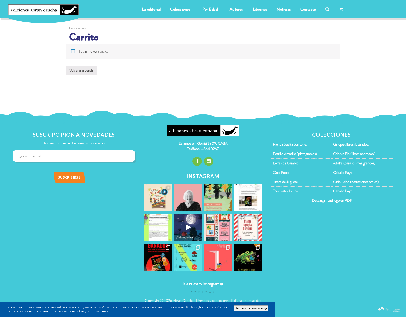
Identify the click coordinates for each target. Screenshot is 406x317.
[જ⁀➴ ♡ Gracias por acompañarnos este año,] (218, 197)
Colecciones (180, 9)
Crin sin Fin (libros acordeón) (354, 153)
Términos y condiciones (212, 300)
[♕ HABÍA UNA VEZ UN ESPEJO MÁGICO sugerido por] (158, 227)
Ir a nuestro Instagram (201, 284)
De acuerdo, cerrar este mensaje (251, 308)
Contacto (308, 9)
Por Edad (210, 9)
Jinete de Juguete (285, 182)
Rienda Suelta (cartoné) (290, 144)
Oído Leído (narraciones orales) (356, 182)
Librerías (260, 9)
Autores (236, 9)
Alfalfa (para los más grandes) (354, 163)
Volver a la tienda (81, 70)
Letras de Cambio (285, 163)
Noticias (284, 9)
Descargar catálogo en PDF (332, 200)
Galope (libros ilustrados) (351, 144)
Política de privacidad (246, 300)
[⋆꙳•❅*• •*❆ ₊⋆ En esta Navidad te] (248, 227)
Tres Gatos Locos (285, 191)
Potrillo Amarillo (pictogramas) (295, 153)
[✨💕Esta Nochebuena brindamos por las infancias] (188, 227)
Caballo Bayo (342, 191)
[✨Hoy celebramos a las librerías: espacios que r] (218, 257)
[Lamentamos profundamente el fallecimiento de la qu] (188, 197)
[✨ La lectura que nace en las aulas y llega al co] (158, 257)
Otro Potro (281, 172)
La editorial (151, 9)
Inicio (72, 28)
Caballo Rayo (342, 172)
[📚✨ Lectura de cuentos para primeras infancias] (218, 227)
